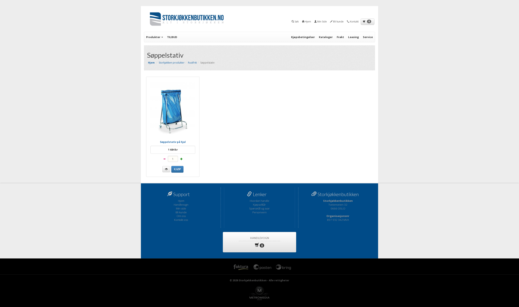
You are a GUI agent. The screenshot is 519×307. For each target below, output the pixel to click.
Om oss (181, 216)
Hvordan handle (259, 201)
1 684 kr (173, 149)
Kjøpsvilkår (259, 204)
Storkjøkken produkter (171, 62)
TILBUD (172, 37)
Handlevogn (181, 204)
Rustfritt (192, 62)
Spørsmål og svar (259, 208)
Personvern (259, 212)
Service (368, 37)
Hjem (181, 201)
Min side (181, 208)
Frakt (340, 37)
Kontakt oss (181, 220)
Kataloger (326, 37)
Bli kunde (181, 212)
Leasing (353, 37)
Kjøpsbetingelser (303, 37)
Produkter (153, 37)
